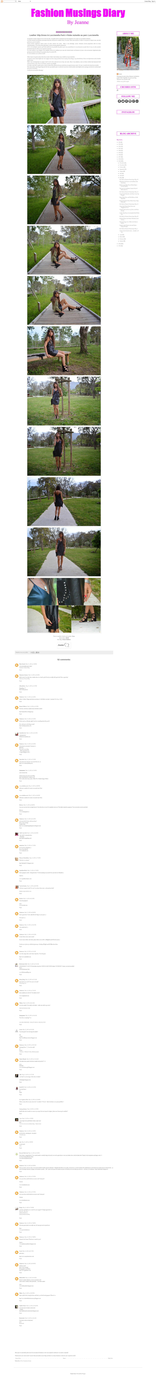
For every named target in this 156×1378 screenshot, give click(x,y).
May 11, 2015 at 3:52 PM (30, 719)
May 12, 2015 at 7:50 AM (30, 990)
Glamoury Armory (23, 675)
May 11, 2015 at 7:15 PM (30, 845)
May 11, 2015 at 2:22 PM (30, 697)
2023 (119, 144)
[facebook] (119, 101)
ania (20, 1142)
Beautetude (22, 1318)
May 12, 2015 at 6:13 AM (31, 979)
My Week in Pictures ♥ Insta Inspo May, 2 (129, 228)
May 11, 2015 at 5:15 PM (30, 759)
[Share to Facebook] (37, 652)
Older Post (110, 1358)
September (122, 169)
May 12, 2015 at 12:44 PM (34, 1099)
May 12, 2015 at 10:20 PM (32, 1305)
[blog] (137, 101)
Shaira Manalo (22, 1059)
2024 (119, 142)
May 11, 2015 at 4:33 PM (30, 744)
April (121, 234)
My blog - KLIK (58, 699)
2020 (119, 150)
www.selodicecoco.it (23, 786)
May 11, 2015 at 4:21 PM (31, 733)
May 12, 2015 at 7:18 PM (28, 1207)
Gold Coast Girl (23, 833)
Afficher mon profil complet (123, 81)
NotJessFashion (23, 886)
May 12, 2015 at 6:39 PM (30, 1165)
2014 (119, 243)
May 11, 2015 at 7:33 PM (35, 858)
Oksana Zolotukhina (24, 858)
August (121, 171)
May (121, 177)
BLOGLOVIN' (42, 1022)
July (121, 173)
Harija (20, 1207)
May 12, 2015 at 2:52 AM (33, 964)
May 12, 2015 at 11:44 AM (32, 1059)
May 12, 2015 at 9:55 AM (28, 1029)
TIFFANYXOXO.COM (24, 1008)
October (121, 167)
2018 (119, 154)
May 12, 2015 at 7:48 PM (30, 1237)
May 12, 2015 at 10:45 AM (30, 1045)
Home (64, 1358)
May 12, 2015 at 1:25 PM (32, 1109)
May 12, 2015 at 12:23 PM (30, 1087)
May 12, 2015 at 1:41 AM (30, 951)
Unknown (21, 697)
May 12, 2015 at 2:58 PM (27, 1142)
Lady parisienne (23, 1109)
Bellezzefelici (22, 1277)
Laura (20, 1029)
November (122, 165)
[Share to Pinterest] (38, 652)
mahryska (21, 845)
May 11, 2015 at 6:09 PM (29, 805)
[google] (133, 101)
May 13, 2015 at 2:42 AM (30, 1318)
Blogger (83, 1373)
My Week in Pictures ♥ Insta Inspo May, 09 (129, 216)
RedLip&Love (22, 917)
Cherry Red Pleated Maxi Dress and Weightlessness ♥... (127, 207)
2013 (119, 245)
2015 (119, 161)
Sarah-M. (21, 1087)
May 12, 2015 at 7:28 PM (30, 1223)
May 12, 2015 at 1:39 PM (27, 1118)
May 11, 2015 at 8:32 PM (28, 898)
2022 (119, 146)
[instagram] (130, 101)
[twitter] (123, 101)
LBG (20, 1074)
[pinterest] (126, 101)
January (121, 241)
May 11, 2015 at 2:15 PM (31, 686)
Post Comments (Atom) (26, 1361)
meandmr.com (22, 733)
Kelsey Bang (22, 979)
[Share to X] (35, 652)
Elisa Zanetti (22, 664)
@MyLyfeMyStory (23, 1212)
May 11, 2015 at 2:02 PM (33, 675)
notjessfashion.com (27, 891)
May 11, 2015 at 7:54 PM (32, 870)
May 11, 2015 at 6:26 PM (32, 833)
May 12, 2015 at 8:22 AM (28, 1003)
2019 (119, 152)
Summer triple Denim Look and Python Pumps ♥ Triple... (128, 226)
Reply (20, 670)
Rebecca (21, 805)
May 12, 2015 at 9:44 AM (31, 1015)
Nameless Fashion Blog (24, 667)
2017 (119, 157)
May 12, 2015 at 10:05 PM (28, 1293)
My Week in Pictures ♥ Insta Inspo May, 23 (129, 191)
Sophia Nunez (22, 1305)
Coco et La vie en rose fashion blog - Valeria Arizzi (30, 1123)
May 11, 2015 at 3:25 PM (32, 706)
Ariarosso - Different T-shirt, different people (29, 1051)
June (121, 175)
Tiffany (21, 1003)
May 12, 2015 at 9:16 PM (30, 1277)
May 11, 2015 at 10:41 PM (30, 925)
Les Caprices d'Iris (23, 1099)
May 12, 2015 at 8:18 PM (30, 1263)
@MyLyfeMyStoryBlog (24, 1214)
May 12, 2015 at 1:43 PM (30, 1131)
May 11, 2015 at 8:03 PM (32, 886)
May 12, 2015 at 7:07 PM (30, 1176)
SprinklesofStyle (23, 870)
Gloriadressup (22, 1134)
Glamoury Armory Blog (24, 678)
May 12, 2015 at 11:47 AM (28, 1074)
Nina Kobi (21, 759)
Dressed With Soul (23, 1153)
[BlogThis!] (33, 652)
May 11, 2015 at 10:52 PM (30, 934)
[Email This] (31, 652)
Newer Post (17, 1358)
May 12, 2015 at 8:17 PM (27, 1251)
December (122, 163)
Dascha (21, 898)
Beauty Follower (23, 706)
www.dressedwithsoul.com (25, 1158)
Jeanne (120, 74)
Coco (20, 1118)
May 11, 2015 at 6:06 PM (34, 786)
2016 (119, 159)
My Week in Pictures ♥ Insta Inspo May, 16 (129, 204)
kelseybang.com (22, 983)
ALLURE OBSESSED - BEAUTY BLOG (28, 1022)
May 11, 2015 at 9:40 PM (30, 912)
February (122, 239)
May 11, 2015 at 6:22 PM (30, 819)
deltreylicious (22, 686)
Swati (20, 1251)
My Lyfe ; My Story (23, 1211)
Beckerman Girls (23, 964)
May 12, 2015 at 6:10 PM (34, 1153)
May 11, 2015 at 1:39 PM (31, 664)
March (121, 236)
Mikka (20, 1293)
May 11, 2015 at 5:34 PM (31, 770)
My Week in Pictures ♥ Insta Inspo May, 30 (129, 179)
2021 (119, 148)
